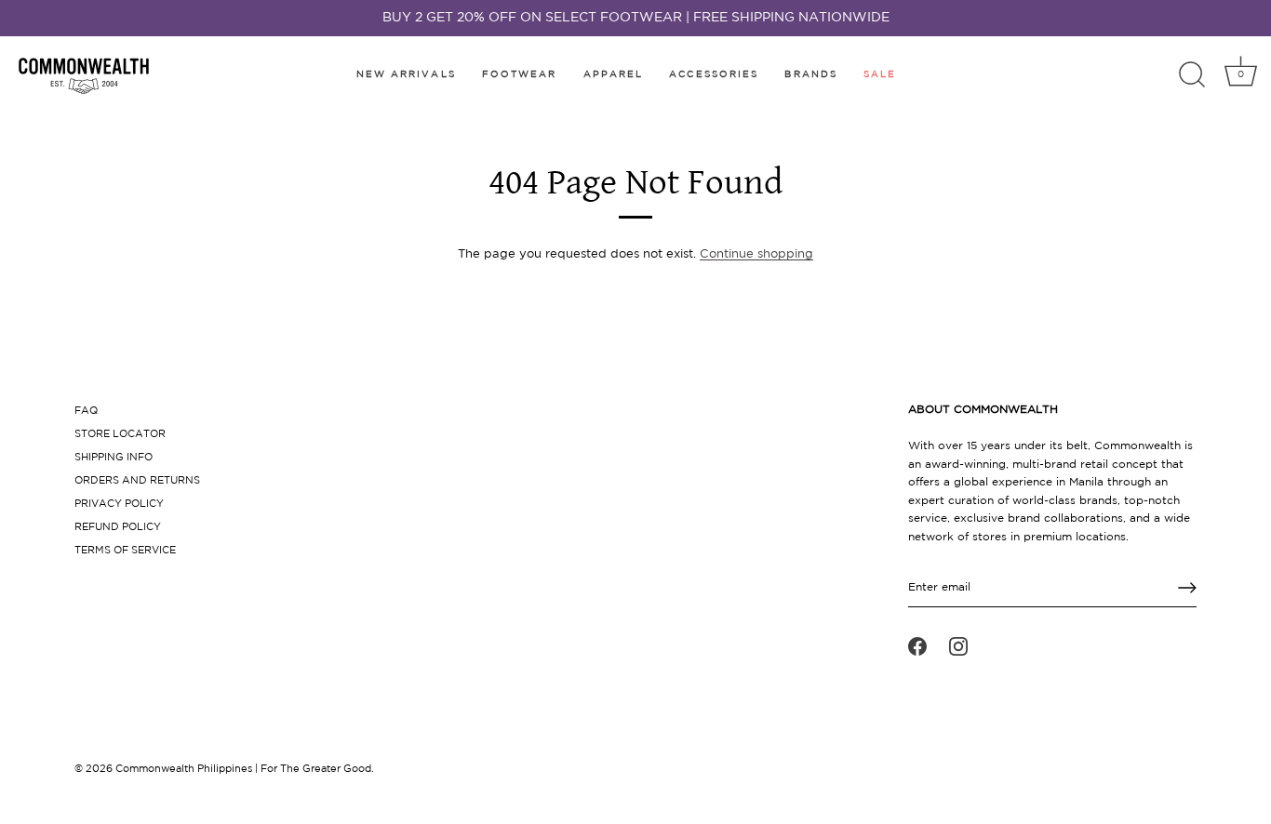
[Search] (1191, 75)
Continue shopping (756, 254)
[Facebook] (917, 646)
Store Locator (120, 434)
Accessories (713, 75)
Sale (879, 75)
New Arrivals (406, 75)
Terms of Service (125, 550)
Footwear (519, 75)
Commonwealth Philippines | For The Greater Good (243, 769)
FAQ (86, 411)
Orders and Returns (137, 480)
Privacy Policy (119, 504)
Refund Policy (117, 527)
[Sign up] (1187, 587)
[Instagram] (958, 646)
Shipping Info (113, 457)
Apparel (613, 75)
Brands (810, 75)
